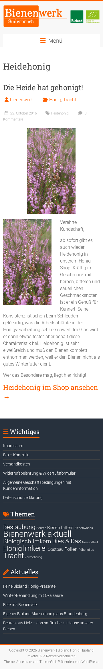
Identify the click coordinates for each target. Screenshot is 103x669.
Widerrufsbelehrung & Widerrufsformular (39, 473)
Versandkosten (16, 464)
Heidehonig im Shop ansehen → (50, 391)
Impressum (13, 445)
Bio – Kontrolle (16, 455)
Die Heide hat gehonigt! (43, 87)
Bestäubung (19, 527)
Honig (55, 99)
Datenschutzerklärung (23, 497)
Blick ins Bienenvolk (20, 604)
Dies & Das (66, 541)
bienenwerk (21, 99)
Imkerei (35, 548)
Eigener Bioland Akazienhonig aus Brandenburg (45, 613)
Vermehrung (33, 557)
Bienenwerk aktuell (37, 534)
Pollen (71, 549)
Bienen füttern (60, 527)
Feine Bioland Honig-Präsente (29, 586)
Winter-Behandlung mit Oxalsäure (33, 595)
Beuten (41, 528)
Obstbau (56, 549)
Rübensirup (86, 550)
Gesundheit (90, 542)
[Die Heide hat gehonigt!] (51, 130)
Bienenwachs (83, 528)
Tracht (69, 99)
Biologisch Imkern (27, 541)
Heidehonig (60, 113)
